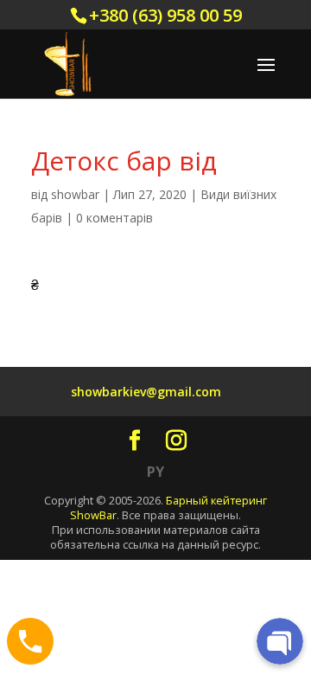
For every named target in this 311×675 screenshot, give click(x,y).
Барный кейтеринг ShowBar (168, 507)
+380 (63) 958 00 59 (165, 15)
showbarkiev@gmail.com (146, 391)
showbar (75, 194)
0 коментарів (114, 217)
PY (155, 471)
